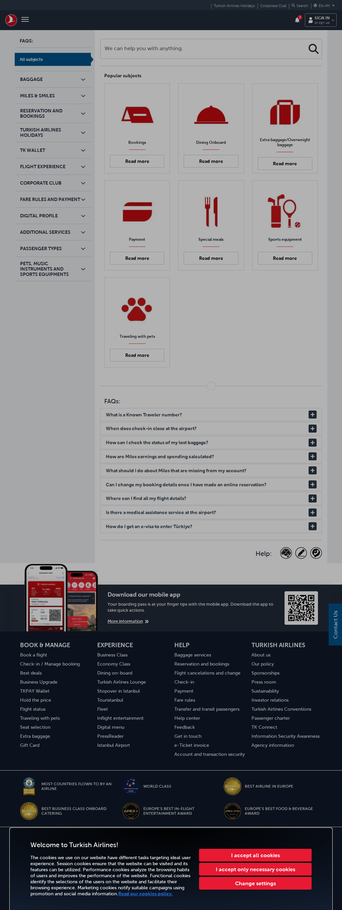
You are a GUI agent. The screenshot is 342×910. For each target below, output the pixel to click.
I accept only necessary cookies (255, 869)
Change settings (255, 883)
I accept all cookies (255, 855)
